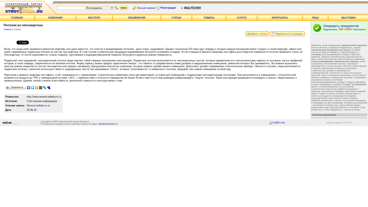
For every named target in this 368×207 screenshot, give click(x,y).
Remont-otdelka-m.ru (38, 105)
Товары (209, 17)
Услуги (241, 17)
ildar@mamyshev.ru (108, 124)
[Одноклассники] (37, 87)
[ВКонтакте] (29, 87)
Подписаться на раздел (289, 33)
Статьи (176, 17)
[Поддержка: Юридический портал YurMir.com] (277, 122)
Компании (55, 17)
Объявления (136, 17)
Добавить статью (257, 33)
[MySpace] (49, 87)
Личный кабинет (146, 7)
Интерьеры (280, 17)
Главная (17, 17)
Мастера (94, 17)
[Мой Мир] (41, 87)
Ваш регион (192, 7)
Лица (315, 17)
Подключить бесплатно (344, 27)
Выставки (349, 17)
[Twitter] (33, 87)
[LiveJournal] (45, 87)
